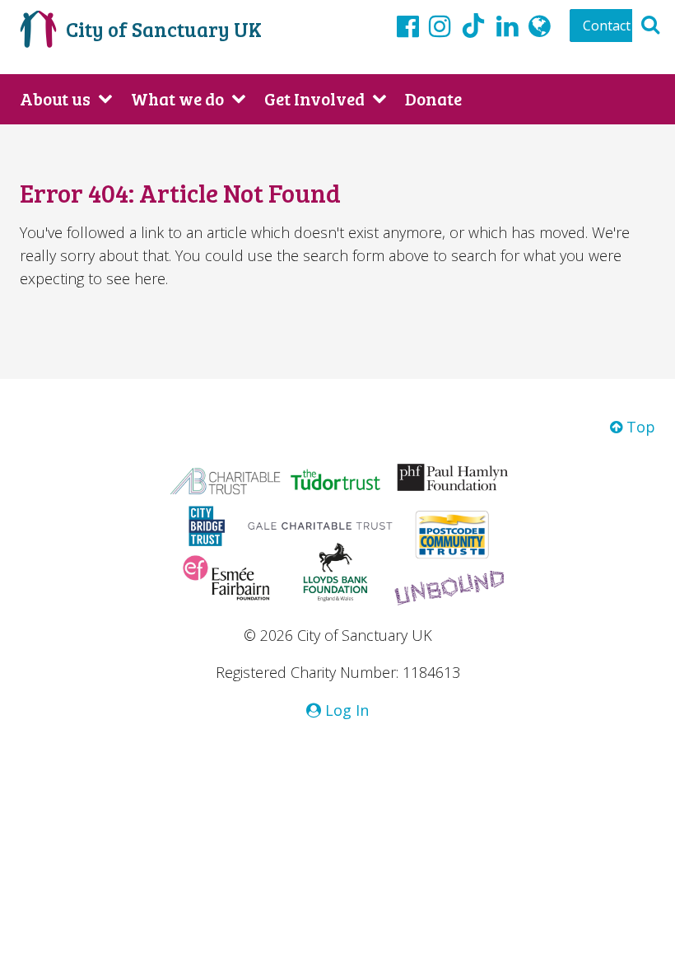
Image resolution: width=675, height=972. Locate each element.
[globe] (539, 25)
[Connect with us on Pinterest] (507, 25)
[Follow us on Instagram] (440, 25)
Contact (607, 25)
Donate (433, 98)
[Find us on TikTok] (473, 28)
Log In (345, 710)
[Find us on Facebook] (408, 25)
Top (638, 427)
